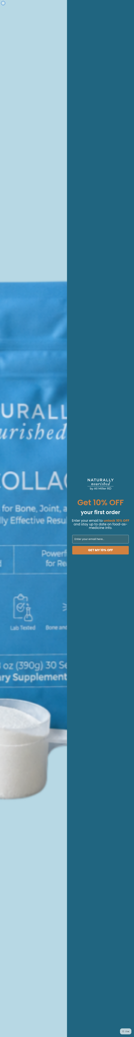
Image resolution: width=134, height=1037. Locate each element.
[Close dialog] (3, 3)
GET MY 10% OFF (100, 550)
